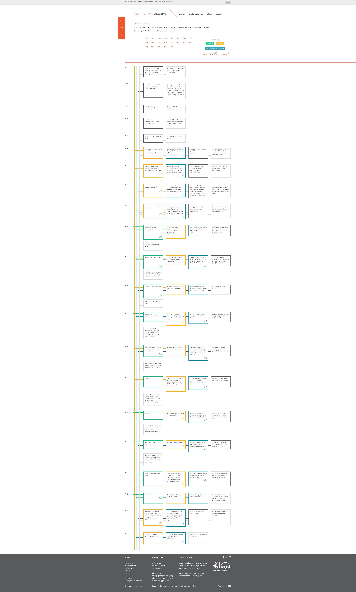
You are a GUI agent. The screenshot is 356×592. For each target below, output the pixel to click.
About (209, 14)
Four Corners (220, 43)
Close (228, 2)
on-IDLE (228, 586)
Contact (218, 14)
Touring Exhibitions (196, 14)
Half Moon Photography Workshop (215, 48)
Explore (182, 14)
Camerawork (210, 43)
